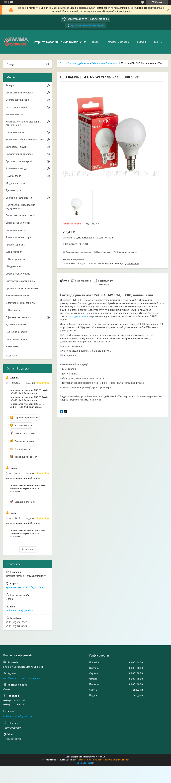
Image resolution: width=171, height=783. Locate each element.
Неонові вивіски (14, 114)
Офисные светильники (18, 317)
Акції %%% (11, 355)
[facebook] (61, 412)
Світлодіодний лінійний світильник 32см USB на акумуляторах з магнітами (27, 488)
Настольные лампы (16, 339)
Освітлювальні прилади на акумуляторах (20, 207)
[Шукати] (48, 64)
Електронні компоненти (19, 197)
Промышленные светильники (22, 288)
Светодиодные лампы (18, 273)
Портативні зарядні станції (20, 215)
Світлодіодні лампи (78, 63)
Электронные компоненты (20, 303)
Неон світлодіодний (16, 107)
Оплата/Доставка (118, 42)
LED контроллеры (15, 259)
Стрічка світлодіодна (17, 99)
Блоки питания (14, 251)
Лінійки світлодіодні (17, 168)
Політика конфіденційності (116, 760)
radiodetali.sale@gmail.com (20, 610)
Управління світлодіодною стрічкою (25, 139)
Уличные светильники (18, 295)
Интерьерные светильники (20, 281)
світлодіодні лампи (78, 316)
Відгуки (141, 42)
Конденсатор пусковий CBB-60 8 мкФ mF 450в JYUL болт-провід (29, 398)
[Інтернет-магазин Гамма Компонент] (16, 42)
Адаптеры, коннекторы (18, 237)
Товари (94, 42)
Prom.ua (101, 757)
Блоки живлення (15, 132)
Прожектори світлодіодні (19, 154)
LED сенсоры (13, 310)
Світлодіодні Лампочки (104, 63)
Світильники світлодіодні (19, 92)
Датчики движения (16, 324)
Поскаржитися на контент (90, 760)
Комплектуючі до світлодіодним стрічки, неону (23, 123)
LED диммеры (13, 266)
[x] (65, 412)
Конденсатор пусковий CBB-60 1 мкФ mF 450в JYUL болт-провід (29, 391)
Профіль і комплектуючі (19, 161)
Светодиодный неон (17, 230)
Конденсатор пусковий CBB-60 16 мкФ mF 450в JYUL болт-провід (27, 405)
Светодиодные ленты (18, 222)
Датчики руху (13, 190)
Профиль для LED (15, 244)
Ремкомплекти (14, 176)
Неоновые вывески (16, 332)
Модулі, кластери (15, 183)
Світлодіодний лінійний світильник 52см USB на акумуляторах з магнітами (27, 533)
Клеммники (12, 346)
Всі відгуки (27, 549)
